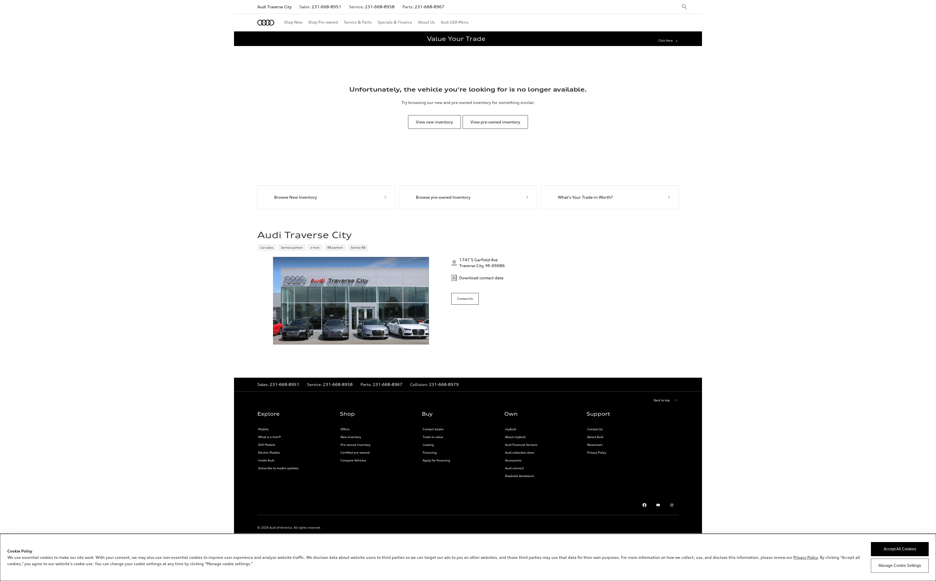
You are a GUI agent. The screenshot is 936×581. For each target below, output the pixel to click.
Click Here (665, 40)
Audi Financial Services (521, 445)
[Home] (265, 23)
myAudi (510, 429)
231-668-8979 (444, 384)
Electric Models (269, 452)
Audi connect (514, 468)
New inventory (351, 437)
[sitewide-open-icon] (684, 7)
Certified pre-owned (355, 452)
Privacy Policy (596, 452)
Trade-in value (433, 437)
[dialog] (468, 557)
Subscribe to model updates (278, 468)
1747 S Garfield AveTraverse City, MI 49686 (482, 262)
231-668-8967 (429, 6)
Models (263, 429)
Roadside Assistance (519, 476)
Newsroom (595, 445)
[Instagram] (672, 505)
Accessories (513, 460)
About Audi (595, 437)
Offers (345, 429)
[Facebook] (644, 505)
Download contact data (481, 277)
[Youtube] (658, 505)
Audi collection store (519, 452)
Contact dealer (433, 429)
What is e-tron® (269, 437)
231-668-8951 (326, 6)
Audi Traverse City (274, 6)
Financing (430, 452)
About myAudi (515, 437)
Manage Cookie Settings (899, 565)
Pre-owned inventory (355, 445)
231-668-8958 (380, 6)
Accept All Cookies (900, 549)
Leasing (428, 445)
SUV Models (266, 445)
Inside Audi (266, 460)
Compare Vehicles (353, 460)
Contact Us (595, 429)
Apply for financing (436, 460)
